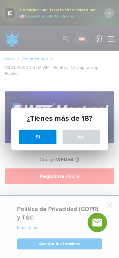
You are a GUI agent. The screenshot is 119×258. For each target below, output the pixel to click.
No (81, 137)
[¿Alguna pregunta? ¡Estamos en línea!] (97, 222)
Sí (38, 137)
